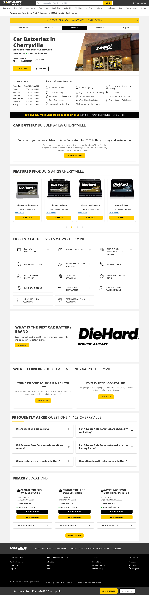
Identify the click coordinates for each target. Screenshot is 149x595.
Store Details (23, 28)
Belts (120, 8)
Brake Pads (18, 8)
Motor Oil (67, 8)
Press (49, 569)
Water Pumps (132, 8)
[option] (27, 200)
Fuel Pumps (43, 8)
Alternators (31, 8)
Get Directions (33, 512)
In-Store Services (98, 565)
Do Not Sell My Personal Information (89, 583)
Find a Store (96, 562)
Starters (100, 8)
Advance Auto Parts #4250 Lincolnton (74, 491)
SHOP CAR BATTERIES (74, 155)
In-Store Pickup (97, 569)
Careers (50, 565)
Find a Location (74, 536)
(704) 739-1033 (109, 503)
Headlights (56, 8)
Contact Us (14, 565)
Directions (42, 69)
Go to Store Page (32, 517)
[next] (82, 227)
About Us (50, 562)
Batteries (6, 8)
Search (107, 3)
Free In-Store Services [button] (25, 525)
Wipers (143, 8)
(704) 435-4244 (25, 503)
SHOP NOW (27, 218)
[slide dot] (72, 227)
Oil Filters (89, 8)
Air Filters (78, 8)
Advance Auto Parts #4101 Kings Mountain (116, 491)
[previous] (66, 227)
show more (19, 213)
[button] (33, 250)
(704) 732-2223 (67, 503)
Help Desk (13, 569)
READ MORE (22, 345)
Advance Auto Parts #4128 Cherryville (32, 491)
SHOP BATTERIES (22, 69)
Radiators (111, 8)
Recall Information (16, 562)
